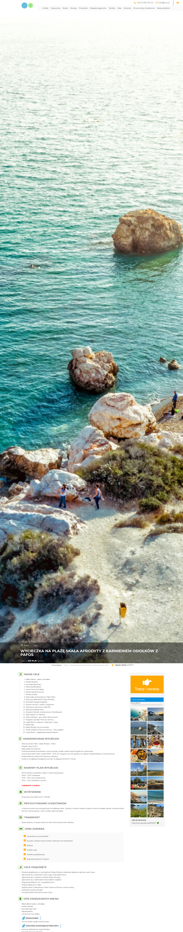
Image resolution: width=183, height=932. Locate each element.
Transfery (112, 8)
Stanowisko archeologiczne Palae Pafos (42, 926)
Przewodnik (83, 8)
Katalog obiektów (163, 8)
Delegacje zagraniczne (98, 8)
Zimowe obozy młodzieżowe (144, 8)
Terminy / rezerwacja (147, 688)
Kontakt (45, 8)
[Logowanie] (178, 3)
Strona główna (57, 665)
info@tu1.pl (164, 2)
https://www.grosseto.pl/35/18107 (144, 823)
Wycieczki (127, 8)
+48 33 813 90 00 (145, 2)
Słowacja (73, 8)
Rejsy (119, 8)
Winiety (65, 8)
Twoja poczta (55, 8)
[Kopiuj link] (158, 823)
